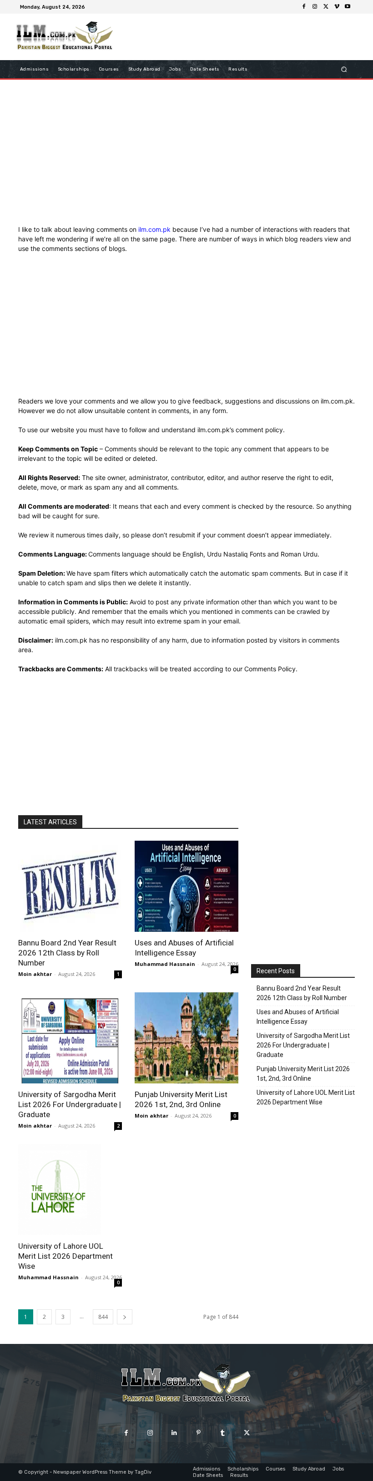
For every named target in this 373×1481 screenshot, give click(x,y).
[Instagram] (314, 6)
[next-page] (124, 1316)
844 (103, 1317)
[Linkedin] (174, 1433)
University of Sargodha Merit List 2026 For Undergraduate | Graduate (69, 1104)
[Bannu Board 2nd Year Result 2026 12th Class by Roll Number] (70, 886)
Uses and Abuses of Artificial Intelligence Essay (298, 1016)
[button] (344, 69)
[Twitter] (325, 6)
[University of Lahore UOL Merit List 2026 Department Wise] (70, 1189)
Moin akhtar (35, 973)
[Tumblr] (223, 1433)
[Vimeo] (336, 6)
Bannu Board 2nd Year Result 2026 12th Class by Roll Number (67, 952)
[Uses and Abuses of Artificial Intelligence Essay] (186, 886)
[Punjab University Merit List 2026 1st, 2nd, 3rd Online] (186, 1037)
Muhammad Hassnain (165, 963)
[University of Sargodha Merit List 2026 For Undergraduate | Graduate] (70, 1037)
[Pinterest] (198, 1433)
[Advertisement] (186, 154)
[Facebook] (303, 6)
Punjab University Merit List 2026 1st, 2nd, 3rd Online (303, 1073)
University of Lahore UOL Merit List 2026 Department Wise (65, 1256)
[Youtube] (347, 6)
